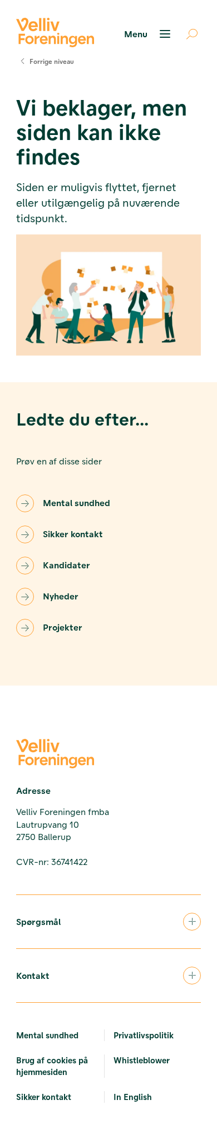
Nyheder (60, 596)
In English (133, 1097)
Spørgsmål (38, 921)
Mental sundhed (76, 502)
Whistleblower (142, 1060)
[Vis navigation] (149, 34)
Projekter (62, 627)
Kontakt (33, 975)
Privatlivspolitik (144, 1035)
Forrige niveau (51, 61)
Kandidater (66, 564)
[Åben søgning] (187, 34)
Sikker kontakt (73, 533)
